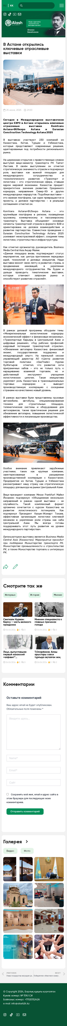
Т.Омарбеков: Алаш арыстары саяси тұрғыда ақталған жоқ (47, 654)
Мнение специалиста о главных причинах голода (48, 622)
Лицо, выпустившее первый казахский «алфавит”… (15, 654)
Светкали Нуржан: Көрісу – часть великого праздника (17, 622)
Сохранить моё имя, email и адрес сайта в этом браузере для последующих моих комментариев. (32, 798)
